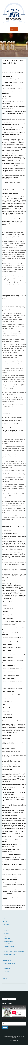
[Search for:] (14, 1024)
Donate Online (6, 974)
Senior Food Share (7, 943)
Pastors (5, 927)
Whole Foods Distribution (8, 946)
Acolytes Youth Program (8, 936)
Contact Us (5, 981)
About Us (5, 921)
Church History (6, 924)
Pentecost (11, 66)
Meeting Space (6, 968)
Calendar (5, 978)
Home (4, 918)
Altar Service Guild (7, 933)
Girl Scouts (5, 966)
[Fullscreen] (24, 1018)
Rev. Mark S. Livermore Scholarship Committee (13, 951)
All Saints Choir (6, 938)
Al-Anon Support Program (9, 963)
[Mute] (22, 1018)
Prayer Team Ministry (8, 949)
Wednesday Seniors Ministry (9, 954)
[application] (14, 1012)
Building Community (7, 960)
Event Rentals (6, 971)
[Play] (3, 1018)
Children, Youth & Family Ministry (10, 956)
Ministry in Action (6, 930)
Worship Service (18, 66)
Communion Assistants (8, 941)
